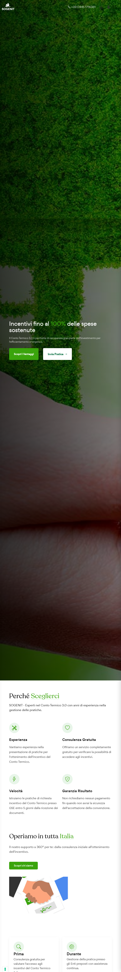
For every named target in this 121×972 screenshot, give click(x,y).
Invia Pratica (47, 352)
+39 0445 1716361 (83, 7)
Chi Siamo (20, 352)
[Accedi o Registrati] (108, 7)
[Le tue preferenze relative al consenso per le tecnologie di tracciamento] (5, 969)
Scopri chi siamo (23, 865)
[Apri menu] (114, 7)
